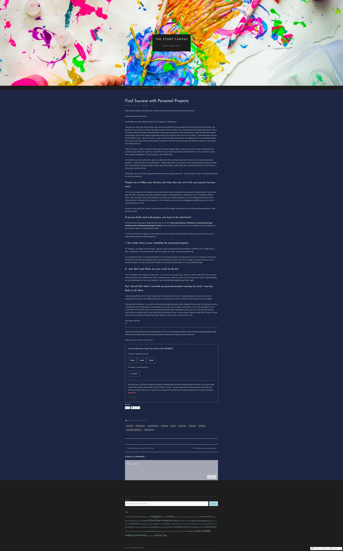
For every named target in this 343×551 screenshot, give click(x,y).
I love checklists (165, 275)
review (165, 527)
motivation (140, 426)
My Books (145, 87)
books (170, 516)
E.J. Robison (143, 105)
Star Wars (140, 531)
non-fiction (192, 524)
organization (153, 426)
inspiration (156, 524)
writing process (150, 535)
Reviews (169, 527)
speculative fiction (133, 531)
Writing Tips (142, 420)
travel (163, 531)
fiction (151, 520)
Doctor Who (129, 521)
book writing (176, 516)
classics (197, 516)
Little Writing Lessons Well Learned (205, 448)
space (126, 531)
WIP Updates (133, 420)
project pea (137, 527)
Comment (212, 477)
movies (173, 524)
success (165, 426)
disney (214, 516)
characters (187, 516)
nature (187, 524)
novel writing (203, 523)
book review (164, 516)
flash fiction (174, 520)
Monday (161, 524)
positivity (215, 524)
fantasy (145, 521)
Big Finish (148, 516)
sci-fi (174, 527)
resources (160, 527)
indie (129, 524)
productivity (129, 527)
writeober (191, 531)
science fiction (183, 527)
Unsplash (149, 340)
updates (171, 531)
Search (127, 500)
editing (140, 521)
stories (145, 531)
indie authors (143, 524)
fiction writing (161, 520)
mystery (178, 524)
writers (192, 426)
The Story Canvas (171, 39)
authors (130, 426)
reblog (155, 527)
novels (198, 524)
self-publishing (193, 527)
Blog (136, 87)
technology (159, 531)
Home (129, 87)
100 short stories (130, 517)
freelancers (188, 521)
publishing (144, 527)
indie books (150, 524)
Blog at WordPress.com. (134, 547)
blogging (156, 516)
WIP (174, 531)
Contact (167, 87)
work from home (183, 531)
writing (202, 426)
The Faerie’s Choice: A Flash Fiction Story (139, 448)
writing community (134, 430)
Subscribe (164, 332)
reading (149, 527)
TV (166, 531)
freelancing (206, 521)
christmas (192, 516)
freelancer (181, 521)
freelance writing (196, 521)
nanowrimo (183, 524)
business (182, 516)
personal (209, 524)
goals (211, 520)
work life (182, 426)
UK (167, 531)
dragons (135, 521)
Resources (157, 87)
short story (211, 527)
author (138, 516)
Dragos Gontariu (137, 340)
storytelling (152, 531)
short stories (202, 527)
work (173, 426)
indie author (135, 524)
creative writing (205, 517)
